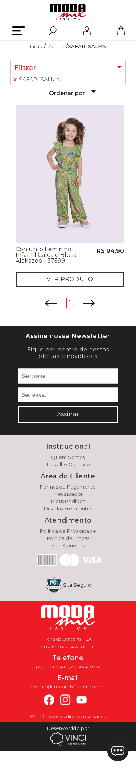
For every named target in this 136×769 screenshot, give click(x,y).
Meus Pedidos (68, 501)
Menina (56, 46)
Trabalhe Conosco (68, 464)
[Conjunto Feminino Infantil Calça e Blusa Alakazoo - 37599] (70, 173)
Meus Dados (68, 494)
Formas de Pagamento (68, 487)
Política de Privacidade (68, 531)
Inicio (36, 46)
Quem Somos (68, 457)
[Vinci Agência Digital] (68, 739)
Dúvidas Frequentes (68, 508)
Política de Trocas (68, 538)
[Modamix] (68, 11)
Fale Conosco (68, 545)
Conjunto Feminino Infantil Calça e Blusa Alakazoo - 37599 (46, 255)
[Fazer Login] (86, 31)
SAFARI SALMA (87, 46)
